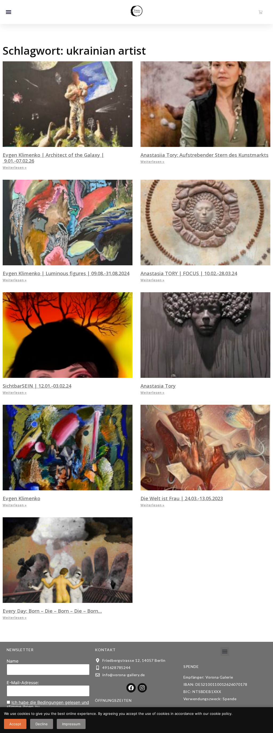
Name (12, 661)
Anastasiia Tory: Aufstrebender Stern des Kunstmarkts (204, 155)
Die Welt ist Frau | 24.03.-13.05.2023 (181, 498)
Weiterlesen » (15, 167)
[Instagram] (142, 687)
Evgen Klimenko (21, 498)
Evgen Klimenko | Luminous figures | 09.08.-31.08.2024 (66, 273)
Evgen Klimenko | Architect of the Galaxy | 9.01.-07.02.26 (53, 158)
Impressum (71, 724)
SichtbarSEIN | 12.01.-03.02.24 (37, 386)
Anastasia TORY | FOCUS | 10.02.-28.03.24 (188, 273)
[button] (8, 12)
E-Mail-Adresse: (23, 682)
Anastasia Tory (158, 386)
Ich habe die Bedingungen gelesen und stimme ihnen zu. (48, 704)
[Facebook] (131, 687)
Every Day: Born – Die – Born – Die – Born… (52, 611)
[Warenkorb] (260, 12)
